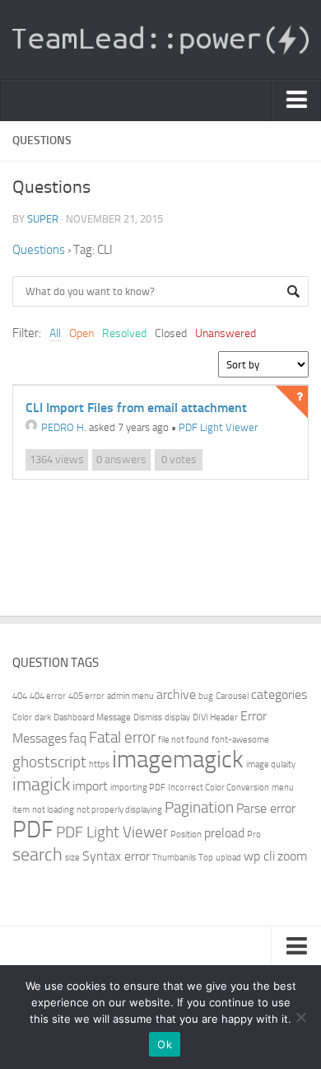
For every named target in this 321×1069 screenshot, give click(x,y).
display (177, 717)
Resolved (124, 333)
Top (205, 857)
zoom (292, 856)
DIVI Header (215, 717)
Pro (254, 834)
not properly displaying (119, 809)
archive (176, 694)
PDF (33, 829)
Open (81, 333)
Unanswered (225, 333)
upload (228, 857)
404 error (48, 696)
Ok (164, 1044)
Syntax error (116, 856)
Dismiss (147, 717)
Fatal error (122, 737)
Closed (171, 333)
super (42, 219)
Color (22, 717)
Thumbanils (174, 857)
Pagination (199, 807)
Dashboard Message (92, 717)
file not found (183, 739)
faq (77, 738)
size (72, 857)
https (99, 764)
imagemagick (178, 759)
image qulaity (270, 764)
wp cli (259, 856)
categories (279, 694)
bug (205, 696)
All (55, 333)
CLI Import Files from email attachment (136, 407)
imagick (41, 784)
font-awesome (240, 739)
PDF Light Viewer (218, 427)
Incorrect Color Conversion (218, 787)
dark (43, 717)
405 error (86, 696)
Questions (38, 249)
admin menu (130, 696)
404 (19, 696)
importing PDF (137, 787)
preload (224, 833)
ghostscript (49, 762)
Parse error (265, 808)
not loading (53, 809)
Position (186, 834)
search (37, 854)
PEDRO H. (63, 427)
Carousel (232, 696)
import (90, 786)
